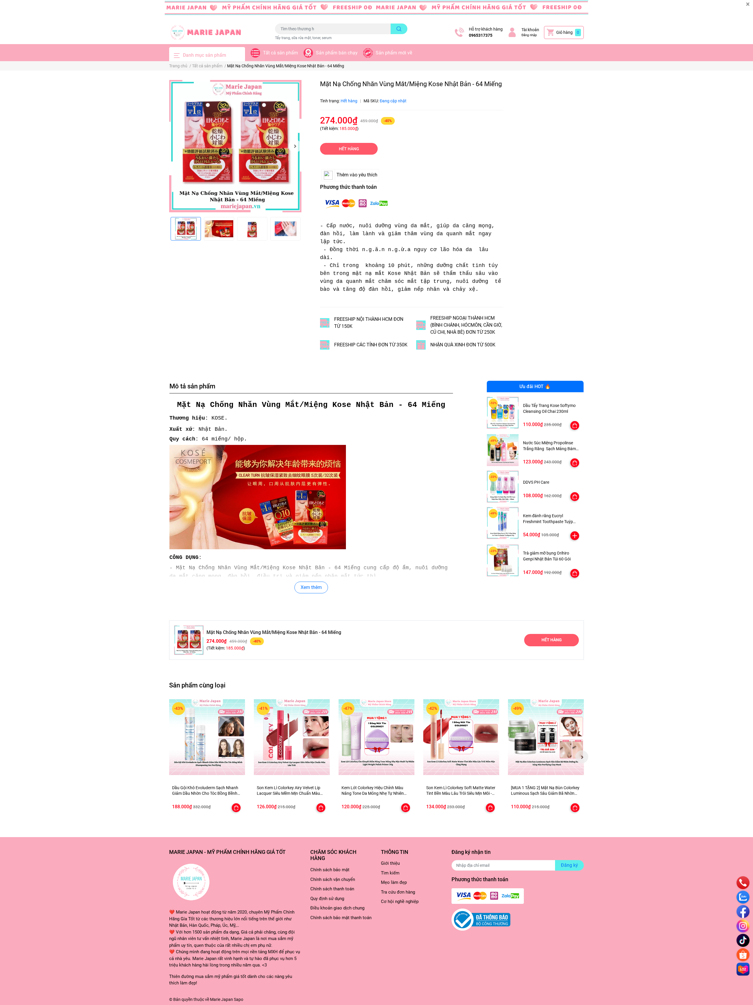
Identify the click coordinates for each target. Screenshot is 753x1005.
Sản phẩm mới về (394, 53)
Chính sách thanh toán (332, 889)
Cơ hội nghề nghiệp (400, 901)
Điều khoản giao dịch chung (337, 908)
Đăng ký (569, 865)
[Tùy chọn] (574, 425)
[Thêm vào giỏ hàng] (574, 535)
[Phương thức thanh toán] (356, 203)
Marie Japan (221, 999)
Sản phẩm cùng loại (197, 685)
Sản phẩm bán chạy (337, 53)
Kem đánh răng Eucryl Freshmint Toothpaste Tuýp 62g (548, 521)
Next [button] (295, 146)
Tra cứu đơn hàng (398, 892)
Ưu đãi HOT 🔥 (535, 386)
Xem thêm (311, 587)
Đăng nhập (529, 35)
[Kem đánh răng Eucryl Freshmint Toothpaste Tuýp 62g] (503, 523)
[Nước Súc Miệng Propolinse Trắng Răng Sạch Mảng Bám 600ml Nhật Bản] (503, 450)
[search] (399, 29)
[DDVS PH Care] (503, 486)
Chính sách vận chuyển (332, 879)
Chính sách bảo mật (329, 869)
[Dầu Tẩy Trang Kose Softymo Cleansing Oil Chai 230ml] (503, 413)
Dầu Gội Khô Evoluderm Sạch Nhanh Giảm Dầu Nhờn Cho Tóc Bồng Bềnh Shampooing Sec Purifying (205, 793)
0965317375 (480, 35)
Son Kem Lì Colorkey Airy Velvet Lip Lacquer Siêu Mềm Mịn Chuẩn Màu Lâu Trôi (288, 793)
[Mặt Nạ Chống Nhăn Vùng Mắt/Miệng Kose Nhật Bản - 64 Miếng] (235, 146)
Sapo (238, 999)
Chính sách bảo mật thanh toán (340, 917)
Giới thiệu (390, 863)
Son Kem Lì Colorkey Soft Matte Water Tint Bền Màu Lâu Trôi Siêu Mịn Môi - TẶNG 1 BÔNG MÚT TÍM (460, 793)
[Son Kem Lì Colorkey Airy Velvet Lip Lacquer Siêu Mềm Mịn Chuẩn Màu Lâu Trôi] (292, 737)
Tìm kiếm (390, 873)
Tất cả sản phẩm (280, 53)
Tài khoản (530, 29)
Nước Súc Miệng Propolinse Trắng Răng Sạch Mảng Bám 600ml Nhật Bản (549, 448)
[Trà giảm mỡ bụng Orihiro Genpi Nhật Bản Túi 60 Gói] (503, 561)
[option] (235, 146)
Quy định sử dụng (327, 898)
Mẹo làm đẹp (394, 882)
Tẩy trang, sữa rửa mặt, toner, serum (303, 38)
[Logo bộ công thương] (481, 919)
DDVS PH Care (536, 482)
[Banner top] (376, 10)
